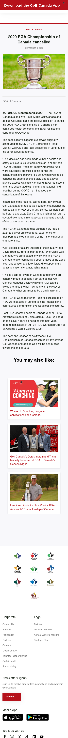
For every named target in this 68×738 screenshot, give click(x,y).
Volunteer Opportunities (14, 655)
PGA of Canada (34, 29)
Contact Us (8, 624)
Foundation (8, 634)
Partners (6, 640)
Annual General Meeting (46, 634)
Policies (38, 624)
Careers (6, 645)
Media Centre (9, 650)
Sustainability (9, 666)
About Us (7, 629)
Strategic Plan (41, 640)
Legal (37, 617)
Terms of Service (43, 629)
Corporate (9, 617)
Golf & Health (9, 661)
